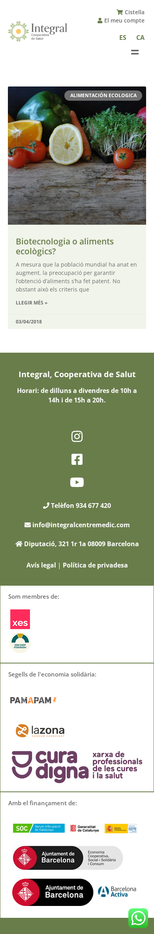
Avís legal (41, 565)
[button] (135, 52)
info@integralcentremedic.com (81, 525)
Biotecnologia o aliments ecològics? (65, 246)
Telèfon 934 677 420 (80, 505)
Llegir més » (31, 302)
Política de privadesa (95, 565)
